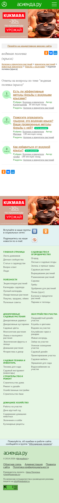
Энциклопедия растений (15, 283)
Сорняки (35, 281)
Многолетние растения (14, 332)
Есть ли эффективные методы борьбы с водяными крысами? (32, 95)
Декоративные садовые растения (14, 315)
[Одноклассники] (45, 231)
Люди (6, 271)
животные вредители (12, 66)
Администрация (34, 464)
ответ (6, 94)
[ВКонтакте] (34, 231)
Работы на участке (12, 406)
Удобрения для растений (43, 288)
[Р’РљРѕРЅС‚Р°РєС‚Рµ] (51, 53)
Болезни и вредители (33, 102)
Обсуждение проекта (40, 444)
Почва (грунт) (37, 292)
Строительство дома (13, 382)
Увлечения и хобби (12, 420)
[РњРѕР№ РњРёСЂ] (55, 53)
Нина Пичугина (33, 472)
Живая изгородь (39, 338)
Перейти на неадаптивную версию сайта (30, 46)
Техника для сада (12, 367)
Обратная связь (12, 464)
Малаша (17, 134)
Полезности (10, 279)
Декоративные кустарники (16, 324)
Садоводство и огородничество (41, 253)
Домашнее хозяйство (16, 403)
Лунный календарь (12, 291)
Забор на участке (39, 342)
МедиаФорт (22, 459)
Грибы (34, 284)
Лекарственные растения (15, 295)
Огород (34, 258)
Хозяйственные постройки (16, 390)
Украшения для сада (41, 363)
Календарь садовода (13, 287)
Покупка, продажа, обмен (16, 298)
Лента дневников (11, 256)
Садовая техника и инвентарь (14, 361)
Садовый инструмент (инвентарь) (13, 371)
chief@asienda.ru (12, 474)
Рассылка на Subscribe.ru (34, 239)
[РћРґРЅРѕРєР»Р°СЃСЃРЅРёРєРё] (46, 53)
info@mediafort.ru (22, 481)
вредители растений (45, 64)
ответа (6, 120)
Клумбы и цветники (40, 324)
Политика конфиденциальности (31, 467)
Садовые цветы (11, 328)
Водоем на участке (40, 328)
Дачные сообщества (13, 259)
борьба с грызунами (35, 66)
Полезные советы (12, 302)
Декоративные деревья (14, 320)
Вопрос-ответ (10, 267)
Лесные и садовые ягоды (43, 262)
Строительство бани (13, 394)
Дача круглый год (12, 410)
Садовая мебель (39, 359)
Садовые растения (40, 269)
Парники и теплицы (40, 302)
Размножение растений (42, 277)
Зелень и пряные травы (43, 266)
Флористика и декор (13, 351)
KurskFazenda (20, 104)
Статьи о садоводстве (14, 263)
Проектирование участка (43, 355)
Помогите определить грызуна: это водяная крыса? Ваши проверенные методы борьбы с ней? (33, 122)
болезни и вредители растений (17, 64)
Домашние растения (13, 348)
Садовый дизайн (39, 351)
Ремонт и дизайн (11, 386)
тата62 (16, 156)
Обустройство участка (44, 314)
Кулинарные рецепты (13, 424)
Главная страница (14, 252)
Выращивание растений (43, 273)
